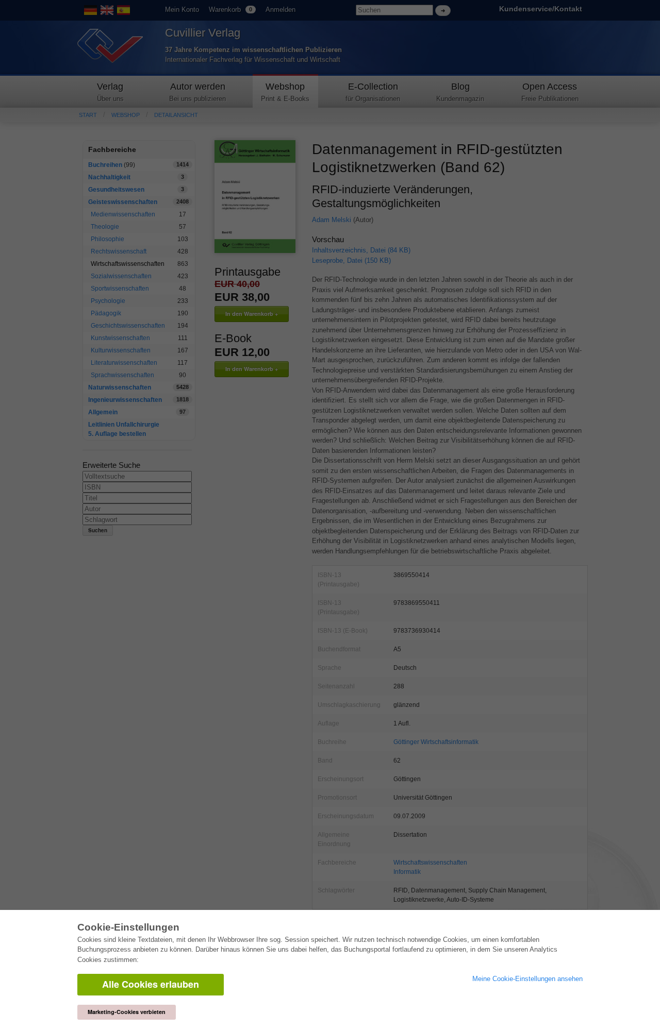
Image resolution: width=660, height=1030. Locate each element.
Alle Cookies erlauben (150, 984)
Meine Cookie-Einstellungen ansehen (527, 979)
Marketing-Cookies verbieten (127, 1012)
